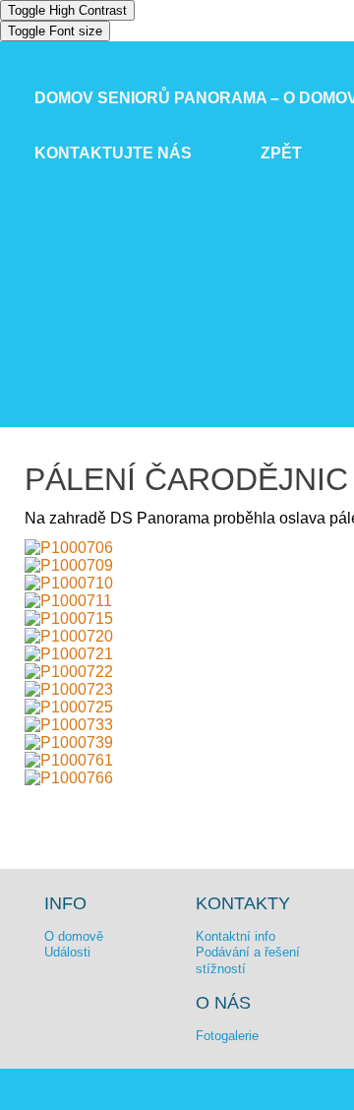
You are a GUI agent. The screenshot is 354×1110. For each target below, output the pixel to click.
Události (67, 952)
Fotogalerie (227, 1035)
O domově (73, 936)
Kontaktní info (235, 936)
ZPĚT (281, 153)
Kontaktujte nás (113, 153)
